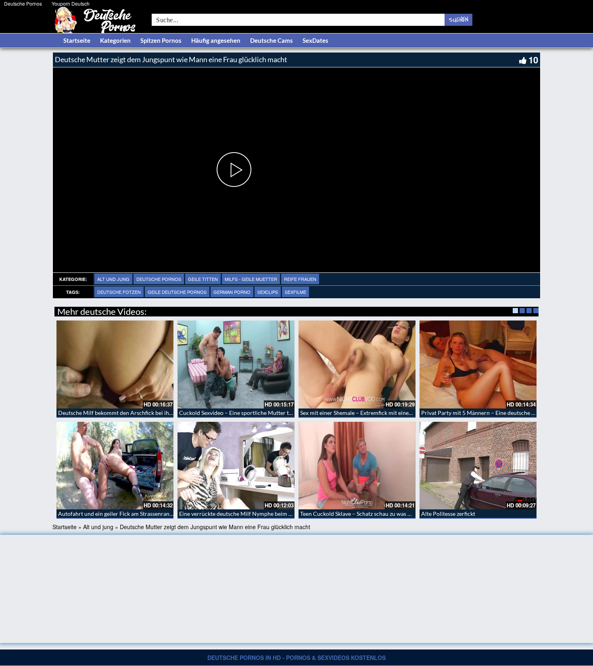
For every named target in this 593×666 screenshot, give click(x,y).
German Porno (232, 292)
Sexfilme (295, 292)
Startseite (76, 40)
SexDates (315, 40)
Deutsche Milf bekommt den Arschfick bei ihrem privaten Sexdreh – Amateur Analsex (164, 412)
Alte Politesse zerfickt (448, 513)
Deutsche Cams (271, 40)
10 (533, 60)
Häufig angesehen (215, 40)
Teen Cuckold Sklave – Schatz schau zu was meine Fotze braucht (379, 513)
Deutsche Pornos (23, 3)
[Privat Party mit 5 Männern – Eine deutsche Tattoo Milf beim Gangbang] (478, 364)
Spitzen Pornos (161, 40)
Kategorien (115, 40)
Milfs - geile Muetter (251, 279)
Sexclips (267, 292)
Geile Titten (203, 279)
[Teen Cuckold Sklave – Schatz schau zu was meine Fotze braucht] (357, 466)
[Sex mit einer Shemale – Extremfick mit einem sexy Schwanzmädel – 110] (357, 364)
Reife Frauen (300, 279)
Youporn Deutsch (71, 3)
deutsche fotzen (119, 292)
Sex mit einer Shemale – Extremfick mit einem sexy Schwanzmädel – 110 (389, 412)
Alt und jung (113, 279)
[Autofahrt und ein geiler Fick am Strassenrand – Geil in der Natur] (114, 466)
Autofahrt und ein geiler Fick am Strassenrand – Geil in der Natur (139, 513)
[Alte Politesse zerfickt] (478, 466)
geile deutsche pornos (177, 292)
